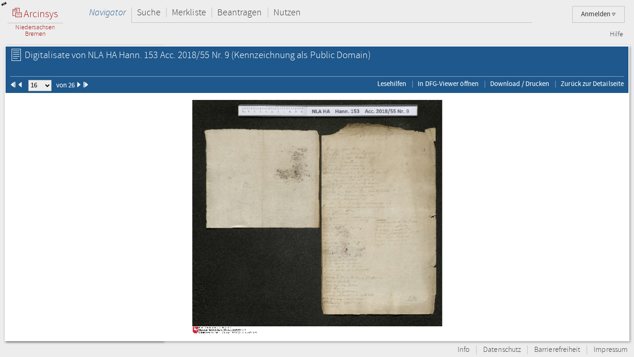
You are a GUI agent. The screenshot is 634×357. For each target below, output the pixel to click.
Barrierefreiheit (557, 349)
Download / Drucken (519, 83)
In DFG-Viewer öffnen (448, 83)
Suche (149, 12)
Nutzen (287, 12)
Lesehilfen (392, 83)
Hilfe (616, 34)
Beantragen (239, 12)
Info (464, 349)
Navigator (107, 12)
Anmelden (596, 14)
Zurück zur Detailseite (592, 83)
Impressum (611, 349)
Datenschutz (502, 349)
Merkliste (189, 12)
